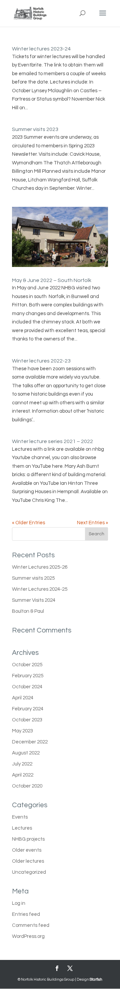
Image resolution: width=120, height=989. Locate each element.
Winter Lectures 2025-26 (39, 567)
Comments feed (30, 925)
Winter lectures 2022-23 (41, 361)
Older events (26, 850)
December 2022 (30, 741)
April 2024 (22, 697)
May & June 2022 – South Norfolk (51, 280)
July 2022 (22, 763)
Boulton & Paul (28, 611)
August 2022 (26, 752)
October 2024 (27, 686)
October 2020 (27, 786)
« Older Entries (28, 522)
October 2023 (27, 719)
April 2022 (22, 775)
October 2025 (27, 664)
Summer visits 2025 (33, 578)
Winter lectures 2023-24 (41, 48)
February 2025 (27, 675)
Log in (18, 903)
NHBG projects (28, 839)
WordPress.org (28, 936)
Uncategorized (29, 872)
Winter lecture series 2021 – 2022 (52, 441)
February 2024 (27, 708)
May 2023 (22, 730)
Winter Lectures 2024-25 (39, 589)
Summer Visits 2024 (33, 600)
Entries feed (26, 914)
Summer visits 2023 (35, 129)
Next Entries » (92, 522)
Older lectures (28, 861)
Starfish (96, 979)
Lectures (22, 828)
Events (20, 817)
